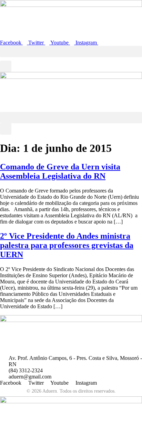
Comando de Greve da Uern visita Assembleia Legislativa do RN (60, 171)
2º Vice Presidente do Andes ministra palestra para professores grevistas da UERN (66, 245)
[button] (71, 51)
